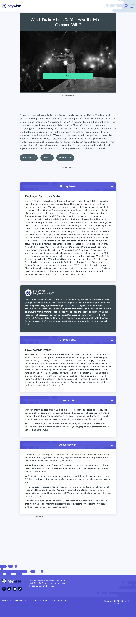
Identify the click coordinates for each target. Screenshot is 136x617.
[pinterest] (20, 589)
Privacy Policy (58, 601)
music (47, 158)
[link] (11, 6)
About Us (6, 601)
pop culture (65, 158)
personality (29, 158)
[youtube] (15, 589)
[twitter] (9, 589)
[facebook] (4, 589)
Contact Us (20, 601)
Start (68, 75)
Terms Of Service (38, 601)
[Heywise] (11, 583)
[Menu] (132, 6)
